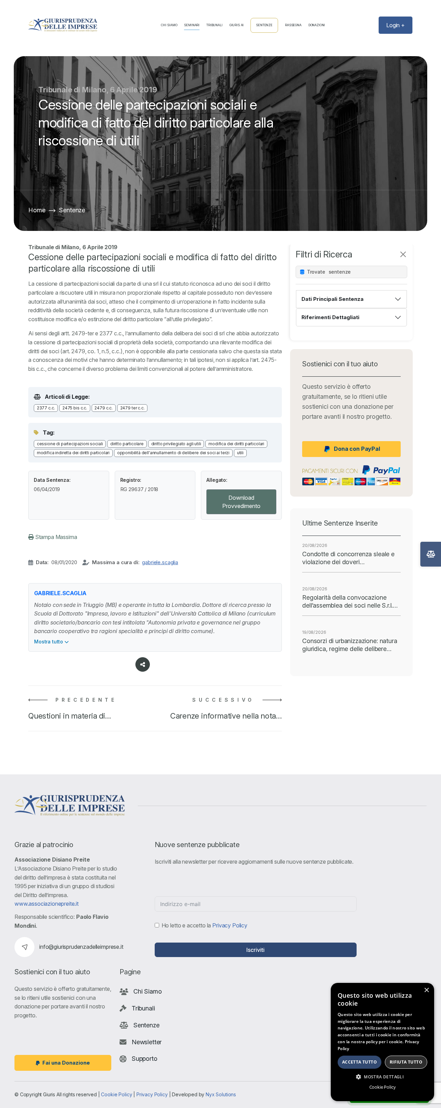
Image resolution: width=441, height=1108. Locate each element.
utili (240, 452)
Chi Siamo (169, 25)
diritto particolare (127, 443)
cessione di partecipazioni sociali (70, 443)
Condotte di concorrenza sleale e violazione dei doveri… (348, 558)
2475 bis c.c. (74, 407)
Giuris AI (236, 25)
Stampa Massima (55, 536)
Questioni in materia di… (69, 715)
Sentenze (264, 25)
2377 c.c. (46, 407)
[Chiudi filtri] (403, 254)
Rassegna (293, 25)
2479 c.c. (103, 407)
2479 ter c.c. (132, 407)
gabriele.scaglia (160, 562)
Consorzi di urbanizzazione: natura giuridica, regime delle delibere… (349, 644)
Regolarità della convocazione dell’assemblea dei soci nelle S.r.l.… (350, 601)
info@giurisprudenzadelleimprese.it (81, 946)
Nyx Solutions (221, 1094)
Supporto (144, 1058)
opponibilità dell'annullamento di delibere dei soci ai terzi (173, 452)
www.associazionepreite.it (46, 903)
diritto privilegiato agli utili (176, 443)
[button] (382, 1076)
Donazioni (316, 25)
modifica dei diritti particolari (236, 443)
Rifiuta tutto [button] (406, 1062)
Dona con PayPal (357, 448)
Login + (395, 25)
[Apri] (430, 554)
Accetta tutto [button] (359, 1062)
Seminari (191, 25)
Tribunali (214, 25)
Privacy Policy (229, 925)
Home (36, 210)
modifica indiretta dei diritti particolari (73, 452)
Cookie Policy (116, 1094)
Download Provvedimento (241, 501)
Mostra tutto (49, 641)
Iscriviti (255, 949)
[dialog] (382, 1042)
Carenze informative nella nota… (226, 715)
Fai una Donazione (66, 1062)
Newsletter (147, 1041)
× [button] (426, 990)
